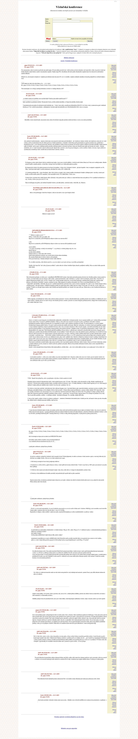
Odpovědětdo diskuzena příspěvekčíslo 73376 (113, 454)
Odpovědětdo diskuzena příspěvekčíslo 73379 (113, 548)
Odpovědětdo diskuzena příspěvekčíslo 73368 (113, 317)
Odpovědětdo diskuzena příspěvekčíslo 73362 (113, 138)
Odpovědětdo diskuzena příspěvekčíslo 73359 (113, 67)
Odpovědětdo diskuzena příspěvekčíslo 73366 (113, 274)
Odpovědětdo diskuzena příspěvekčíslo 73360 (113, 96)
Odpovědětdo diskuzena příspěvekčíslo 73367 (113, 296)
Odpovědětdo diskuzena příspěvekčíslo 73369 (113, 354)
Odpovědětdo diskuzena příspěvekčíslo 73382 (113, 612)
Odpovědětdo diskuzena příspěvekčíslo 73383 (113, 633)
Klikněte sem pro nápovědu (69, 728)
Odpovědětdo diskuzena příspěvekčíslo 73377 (113, 506)
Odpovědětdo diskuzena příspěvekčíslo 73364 (113, 190)
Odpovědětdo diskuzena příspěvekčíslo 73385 (113, 676)
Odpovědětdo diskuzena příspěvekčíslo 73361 (113, 117)
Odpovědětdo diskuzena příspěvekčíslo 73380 (113, 570)
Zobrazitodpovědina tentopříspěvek (114, 74)
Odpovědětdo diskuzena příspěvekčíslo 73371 (113, 407)
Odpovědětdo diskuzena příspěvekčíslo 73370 (113, 375)
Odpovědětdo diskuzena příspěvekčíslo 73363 (113, 160)
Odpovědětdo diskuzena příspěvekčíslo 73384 (113, 655)
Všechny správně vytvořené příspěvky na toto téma (69, 717)
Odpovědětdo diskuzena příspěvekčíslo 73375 (113, 429)
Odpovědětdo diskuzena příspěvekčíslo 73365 (113, 211)
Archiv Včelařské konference (69, 61)
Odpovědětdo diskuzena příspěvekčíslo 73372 (113, 232)
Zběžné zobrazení (69, 58)
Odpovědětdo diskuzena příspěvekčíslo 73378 (113, 527)
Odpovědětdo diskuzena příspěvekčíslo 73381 (113, 591)
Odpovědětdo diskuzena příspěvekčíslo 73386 (113, 697)
